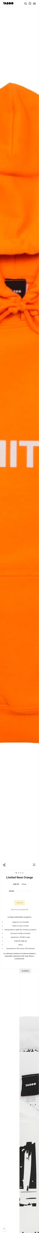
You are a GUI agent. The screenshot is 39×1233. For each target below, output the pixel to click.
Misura (11, 891)
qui (26, 941)
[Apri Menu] (34, 3)
